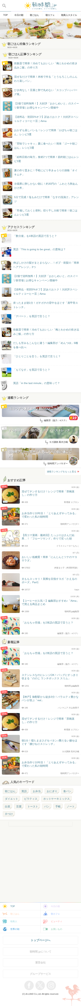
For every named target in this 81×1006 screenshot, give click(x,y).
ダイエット (11, 798)
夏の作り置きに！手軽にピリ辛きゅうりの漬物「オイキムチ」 (45, 172)
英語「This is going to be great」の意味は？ (39, 249)
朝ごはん (10, 791)
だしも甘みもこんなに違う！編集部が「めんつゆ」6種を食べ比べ (45, 345)
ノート (71, 806)
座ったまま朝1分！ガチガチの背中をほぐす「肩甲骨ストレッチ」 (45, 304)
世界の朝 (14, 929)
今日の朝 (55, 906)
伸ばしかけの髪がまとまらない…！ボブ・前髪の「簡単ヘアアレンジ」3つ (46, 264)
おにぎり (52, 791)
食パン (67, 791)
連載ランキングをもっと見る (61, 471)
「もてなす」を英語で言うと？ (31, 369)
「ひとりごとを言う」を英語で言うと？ (37, 356)
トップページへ (40, 940)
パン (46, 806)
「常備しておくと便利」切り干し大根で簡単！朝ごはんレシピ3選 (45, 212)
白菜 (7, 806)
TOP (12, 906)
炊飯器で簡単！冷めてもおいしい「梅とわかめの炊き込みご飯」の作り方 (42, 66)
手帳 (58, 806)
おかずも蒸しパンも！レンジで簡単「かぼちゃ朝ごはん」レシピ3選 (45, 132)
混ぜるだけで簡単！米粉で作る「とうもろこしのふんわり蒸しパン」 (45, 78)
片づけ (9, 814)
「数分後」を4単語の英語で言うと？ (35, 235)
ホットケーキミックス (56, 798)
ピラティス (30, 798)
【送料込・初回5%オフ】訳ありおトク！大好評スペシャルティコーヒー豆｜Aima (46, 118)
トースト (33, 806)
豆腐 (18, 806)
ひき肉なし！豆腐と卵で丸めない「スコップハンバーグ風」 (45, 92)
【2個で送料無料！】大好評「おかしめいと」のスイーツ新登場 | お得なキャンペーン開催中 (46, 105)
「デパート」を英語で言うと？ (31, 316)
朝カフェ (55, 914)
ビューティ (56, 921)
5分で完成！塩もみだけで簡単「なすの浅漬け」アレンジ (46, 199)
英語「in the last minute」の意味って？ (36, 383)
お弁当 (37, 791)
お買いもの (56, 929)
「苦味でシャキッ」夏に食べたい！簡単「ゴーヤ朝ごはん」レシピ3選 (45, 145)
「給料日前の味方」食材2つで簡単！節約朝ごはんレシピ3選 (46, 159)
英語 (24, 791)
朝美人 (13, 921)
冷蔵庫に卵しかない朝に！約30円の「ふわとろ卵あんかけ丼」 (46, 185)
